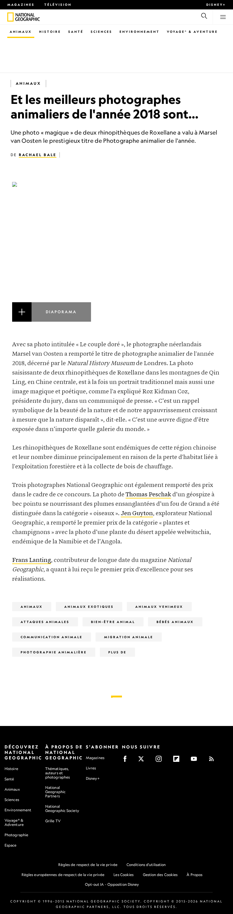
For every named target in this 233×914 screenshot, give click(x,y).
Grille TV (53, 821)
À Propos (194, 874)
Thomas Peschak (148, 494)
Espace (11, 845)
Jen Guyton (137, 513)
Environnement (140, 31)
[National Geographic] (10, 17)
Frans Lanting (31, 560)
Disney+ (216, 4)
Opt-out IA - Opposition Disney (112, 884)
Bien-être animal (113, 622)
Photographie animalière (54, 652)
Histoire (50, 31)
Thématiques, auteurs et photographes (57, 772)
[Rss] (213, 761)
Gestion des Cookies (160, 874)
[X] (143, 761)
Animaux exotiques (89, 606)
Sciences (101, 31)
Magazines (21, 4)
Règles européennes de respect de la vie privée (63, 874)
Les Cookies (123, 874)
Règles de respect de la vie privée (87, 864)
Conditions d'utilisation (146, 864)
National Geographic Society (62, 808)
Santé (75, 31)
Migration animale (128, 637)
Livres (91, 768)
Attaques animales (45, 622)
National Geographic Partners (55, 791)
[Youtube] (196, 761)
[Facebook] (127, 761)
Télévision (58, 4)
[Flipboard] (178, 761)
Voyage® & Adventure (14, 822)
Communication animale (52, 637)
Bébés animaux (175, 622)
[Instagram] (161, 761)
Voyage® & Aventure (192, 31)
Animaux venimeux (159, 606)
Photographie (16, 835)
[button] (116, 252)
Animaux (21, 31)
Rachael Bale (37, 154)
